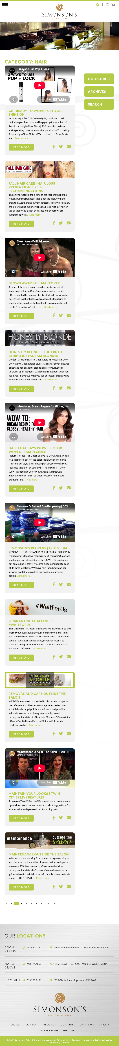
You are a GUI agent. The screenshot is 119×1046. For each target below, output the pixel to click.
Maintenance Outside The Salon (39, 854)
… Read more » (20, 138)
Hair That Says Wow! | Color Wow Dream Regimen (35, 450)
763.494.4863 (33, 963)
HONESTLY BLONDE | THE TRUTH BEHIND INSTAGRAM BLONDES (35, 354)
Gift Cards (70, 1030)
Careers (104, 1024)
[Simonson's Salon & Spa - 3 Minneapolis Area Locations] (59, 11)
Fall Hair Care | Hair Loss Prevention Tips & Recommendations (32, 187)
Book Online (49, 1030)
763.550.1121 (33, 980)
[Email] (69, 147)
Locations (87, 1024)
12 (49, 903)
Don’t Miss (68, 1024)
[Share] (54, 147)
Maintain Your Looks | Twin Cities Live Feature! (34, 795)
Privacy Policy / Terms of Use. (71, 1040)
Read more (21, 147)
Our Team (32, 1024)
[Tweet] (61, 147)
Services (15, 1024)
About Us (50, 1024)
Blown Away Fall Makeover (34, 283)
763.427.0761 (33, 947)
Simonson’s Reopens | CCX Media (38, 548)
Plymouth (13, 980)
